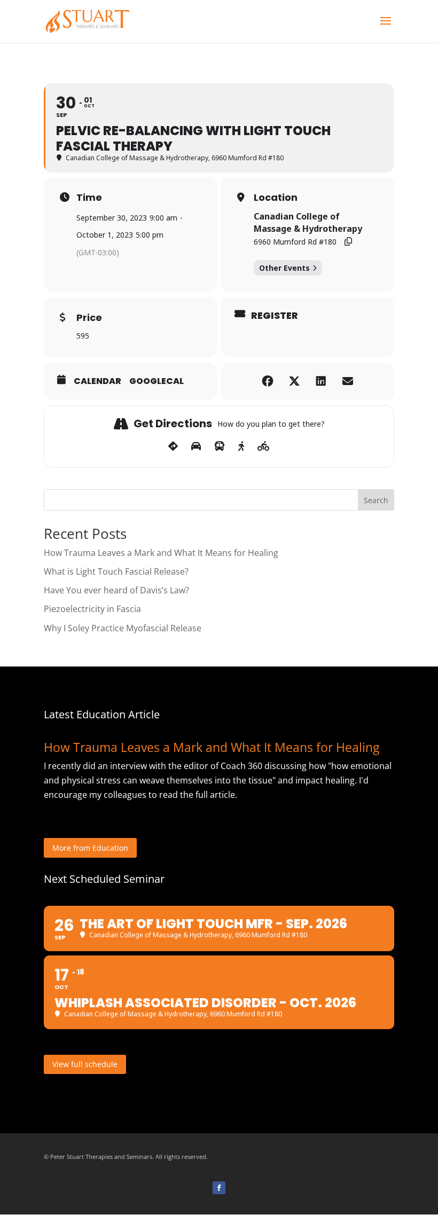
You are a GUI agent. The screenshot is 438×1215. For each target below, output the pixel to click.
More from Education (90, 848)
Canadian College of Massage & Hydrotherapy (308, 222)
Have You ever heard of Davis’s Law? (116, 590)
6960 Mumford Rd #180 (295, 242)
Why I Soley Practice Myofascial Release (122, 628)
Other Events (284, 268)
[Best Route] (173, 446)
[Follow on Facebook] (219, 1187)
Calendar (97, 381)
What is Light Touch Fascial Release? (116, 571)
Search (376, 500)
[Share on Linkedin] (321, 381)
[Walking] (241, 446)
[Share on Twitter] (294, 381)
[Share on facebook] (267, 381)
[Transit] (219, 446)
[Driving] (196, 446)
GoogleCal (156, 381)
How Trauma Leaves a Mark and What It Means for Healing (161, 553)
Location (276, 197)
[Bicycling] (263, 446)
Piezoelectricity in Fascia (92, 609)
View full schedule (85, 1064)
